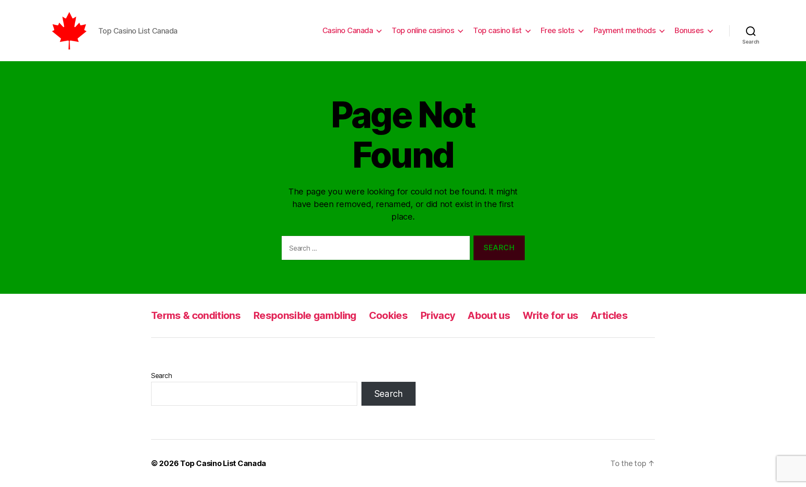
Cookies (388, 315)
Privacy (437, 315)
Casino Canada (347, 30)
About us (489, 315)
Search (161, 375)
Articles (609, 315)
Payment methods (625, 30)
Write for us (550, 315)
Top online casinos (423, 30)
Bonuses (689, 30)
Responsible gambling (304, 315)
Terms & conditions (196, 315)
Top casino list (497, 30)
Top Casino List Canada (223, 463)
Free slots (558, 30)
